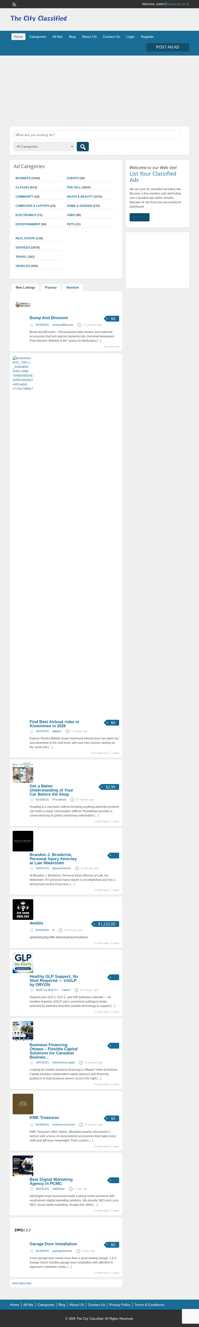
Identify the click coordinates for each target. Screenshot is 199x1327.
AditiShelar (58, 1188)
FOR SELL (74, 187)
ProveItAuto (59, 799)
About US (89, 37)
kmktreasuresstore (63, 1124)
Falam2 (66, 989)
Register (171, 4)
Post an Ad (167, 47)
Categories (37, 37)
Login (183, 4)
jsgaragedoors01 (62, 1250)
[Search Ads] (83, 146)
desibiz (36, 923)
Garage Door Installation (53, 1244)
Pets (71, 224)
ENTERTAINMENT (28, 224)
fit (53, 930)
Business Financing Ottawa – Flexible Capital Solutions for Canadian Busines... (54, 1051)
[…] (99, 340)
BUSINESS (42, 324)
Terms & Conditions (149, 1305)
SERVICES (42, 731)
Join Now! (139, 217)
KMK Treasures (44, 1117)
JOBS (71, 215)
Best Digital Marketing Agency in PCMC (51, 1181)
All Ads (57, 37)
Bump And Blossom (49, 318)
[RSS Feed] (14, 4)
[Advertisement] (99, 90)
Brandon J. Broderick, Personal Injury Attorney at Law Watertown (53, 858)
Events (73, 178)
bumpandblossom (62, 324)
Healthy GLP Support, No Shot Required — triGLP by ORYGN (54, 980)
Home (18, 37)
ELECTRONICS (26, 215)
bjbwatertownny (61, 868)
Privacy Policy (119, 1305)
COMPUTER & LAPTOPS (33, 206)
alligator (56, 731)
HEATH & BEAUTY (80, 196)
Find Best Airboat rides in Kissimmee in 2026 (54, 724)
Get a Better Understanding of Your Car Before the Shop (51, 790)
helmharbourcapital (63, 1062)
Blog (72, 37)
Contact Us (111, 37)
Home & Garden (79, 206)
